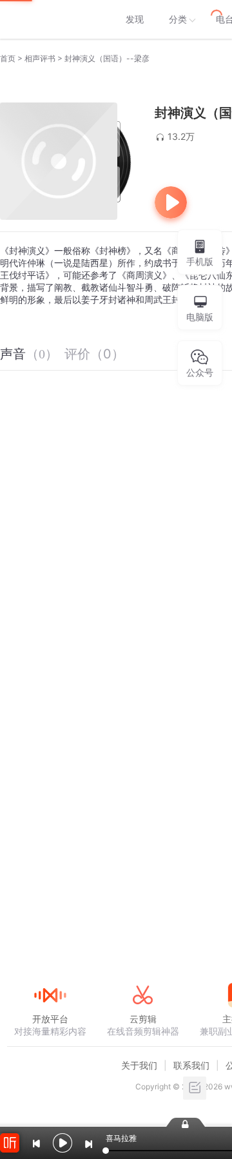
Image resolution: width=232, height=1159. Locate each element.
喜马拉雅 (49, 19)
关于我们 (139, 1065)
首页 (7, 58)
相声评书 (39, 58)
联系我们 (191, 1065)
